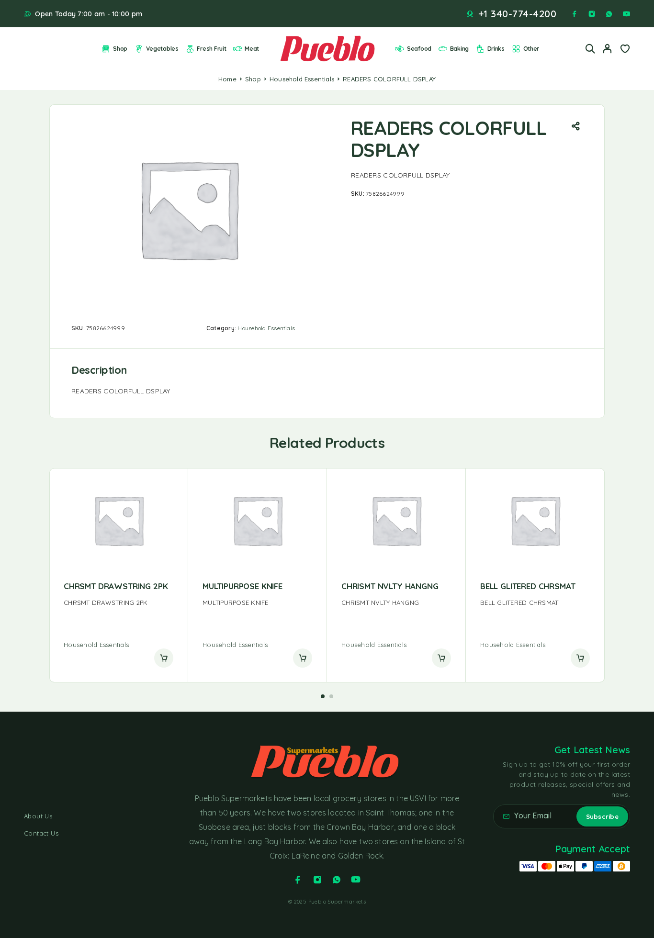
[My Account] (607, 48)
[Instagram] (591, 13)
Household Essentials (302, 79)
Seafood (419, 48)
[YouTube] (626, 13)
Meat (252, 48)
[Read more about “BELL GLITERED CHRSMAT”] (580, 658)
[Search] (590, 48)
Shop (120, 48)
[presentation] (118, 602)
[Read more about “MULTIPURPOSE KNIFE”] (302, 658)
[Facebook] (574, 13)
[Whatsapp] (609, 13)
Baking (459, 48)
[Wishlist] (624, 49)
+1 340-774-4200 (517, 14)
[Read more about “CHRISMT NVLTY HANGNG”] (441, 658)
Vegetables (162, 48)
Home (227, 79)
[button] (323, 696)
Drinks (496, 48)
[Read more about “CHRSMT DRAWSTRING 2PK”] (163, 658)
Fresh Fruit (211, 48)
